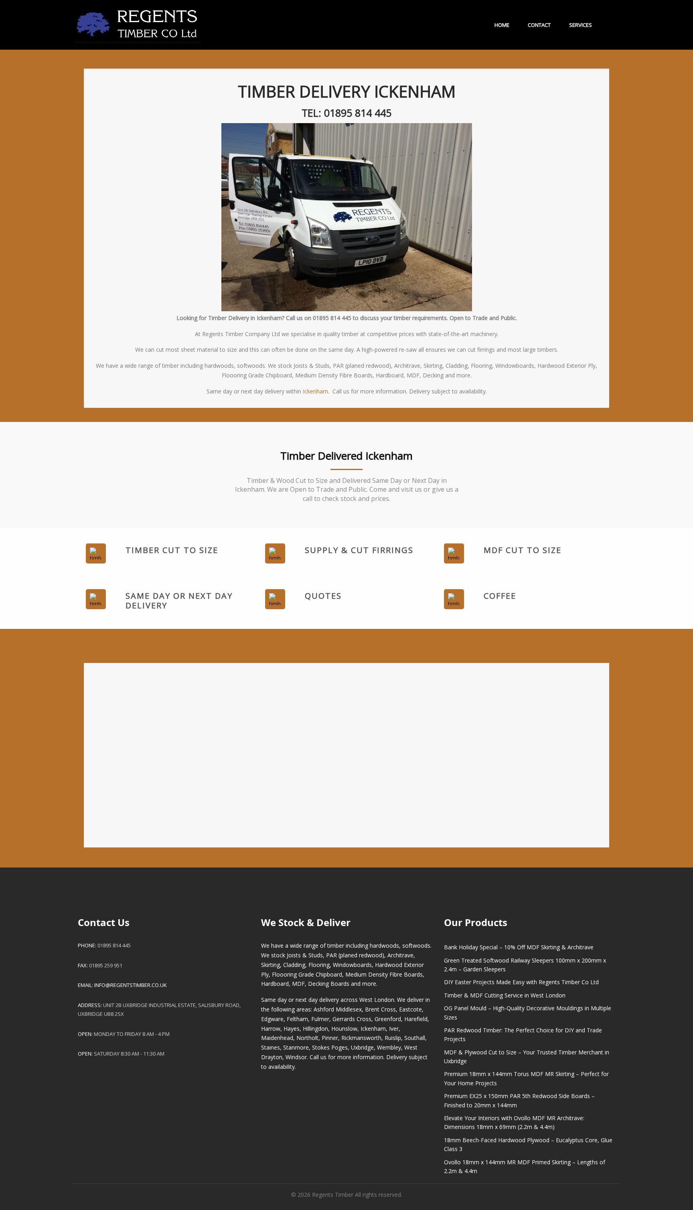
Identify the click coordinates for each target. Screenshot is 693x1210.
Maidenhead (277, 1038)
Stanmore (296, 1047)
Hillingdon (315, 1028)
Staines (270, 1047)
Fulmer (320, 1019)
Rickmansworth (361, 1038)
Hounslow (344, 1028)
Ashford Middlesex (338, 1009)
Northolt (307, 1038)
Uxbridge (362, 1047)
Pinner (330, 1038)
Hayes (292, 1028)
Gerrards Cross (351, 1019)
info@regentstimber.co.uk (130, 985)
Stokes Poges (330, 1047)
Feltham (297, 1019)
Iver (394, 1028)
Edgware (272, 1019)
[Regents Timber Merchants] (138, 21)
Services (580, 24)
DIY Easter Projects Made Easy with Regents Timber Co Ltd (521, 982)
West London (376, 999)
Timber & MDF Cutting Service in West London (504, 995)
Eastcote (410, 1009)
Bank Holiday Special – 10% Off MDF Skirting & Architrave (519, 947)
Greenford (388, 1019)
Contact (539, 24)
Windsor (296, 1057)
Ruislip (393, 1038)
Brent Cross (380, 1009)
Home (501, 24)
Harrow (270, 1028)
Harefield (416, 1019)
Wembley (389, 1047)
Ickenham (315, 391)
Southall (414, 1038)
